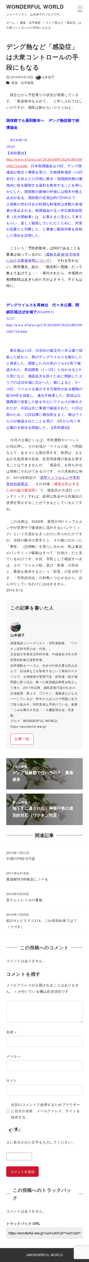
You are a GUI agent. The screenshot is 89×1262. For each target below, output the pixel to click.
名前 (11, 1031)
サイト (11, 1080)
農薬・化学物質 (22, 82)
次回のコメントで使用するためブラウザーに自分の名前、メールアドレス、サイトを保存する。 (45, 1111)
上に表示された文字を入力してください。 (40, 1142)
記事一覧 (22, 738)
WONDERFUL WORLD (35, 6)
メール (13, 1056)
